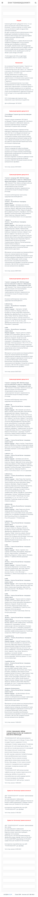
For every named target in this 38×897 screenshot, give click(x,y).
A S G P (10, 894)
